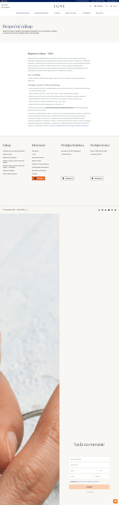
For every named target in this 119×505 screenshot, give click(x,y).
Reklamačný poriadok (10, 157)
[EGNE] (59, 6)
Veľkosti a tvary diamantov (40, 164)
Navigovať (69, 178)
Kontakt (34, 174)
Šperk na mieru (70, 13)
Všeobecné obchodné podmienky (14, 151)
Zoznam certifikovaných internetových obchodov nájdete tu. (69, 126)
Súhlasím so (84, 481)
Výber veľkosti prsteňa (10, 174)
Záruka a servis (7, 154)
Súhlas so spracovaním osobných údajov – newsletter (13, 166)
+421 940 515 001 (66, 154)
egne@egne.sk (113, 1)
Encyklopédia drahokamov (40, 167)
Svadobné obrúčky (41, 13)
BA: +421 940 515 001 (83, 1)
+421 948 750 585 (95, 154)
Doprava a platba (8, 171)
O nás (34, 154)
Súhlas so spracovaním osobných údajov (13, 161)
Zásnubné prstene (22, 13)
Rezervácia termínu (38, 157)
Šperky (57, 13)
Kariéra (39, 178)
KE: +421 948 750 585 (99, 1)
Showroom (35, 151)
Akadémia (87, 13)
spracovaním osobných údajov (88, 481)
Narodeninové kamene (39, 171)
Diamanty (99, 13)
